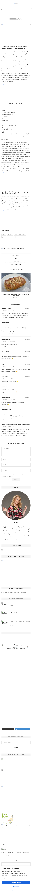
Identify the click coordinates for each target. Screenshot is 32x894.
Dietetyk (4, 376)
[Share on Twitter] (21, 243)
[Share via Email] (24, 243)
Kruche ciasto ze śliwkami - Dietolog (15, 424)
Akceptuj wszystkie (16, 882)
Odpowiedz (28, 308)
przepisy (13, 237)
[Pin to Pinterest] (23, 243)
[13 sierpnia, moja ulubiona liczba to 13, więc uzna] (16, 658)
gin (2, 364)
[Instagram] (22, 9)
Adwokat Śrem (6, 410)
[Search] (28, 9)
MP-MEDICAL (5, 351)
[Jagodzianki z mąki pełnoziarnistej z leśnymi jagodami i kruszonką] (16, 282)
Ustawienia (16, 886)
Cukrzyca (10, 234)
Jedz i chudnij (5, 237)
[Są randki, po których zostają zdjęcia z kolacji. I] (16, 712)
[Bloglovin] (25, 9)
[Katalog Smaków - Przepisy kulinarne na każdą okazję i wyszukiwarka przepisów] (16, 825)
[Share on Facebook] (20, 243)
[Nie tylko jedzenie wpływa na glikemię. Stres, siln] (16, 678)
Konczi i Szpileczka (8, 308)
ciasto (3, 234)
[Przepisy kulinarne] (8, 813)
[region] (16, 880)
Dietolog (13, 21)
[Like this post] (18, 243)
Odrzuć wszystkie (16, 890)
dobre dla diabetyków (20, 234)
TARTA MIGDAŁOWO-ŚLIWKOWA (10, 62)
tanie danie (19, 237)
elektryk (4, 387)
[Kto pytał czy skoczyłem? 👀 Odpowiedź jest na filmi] (16, 693)
